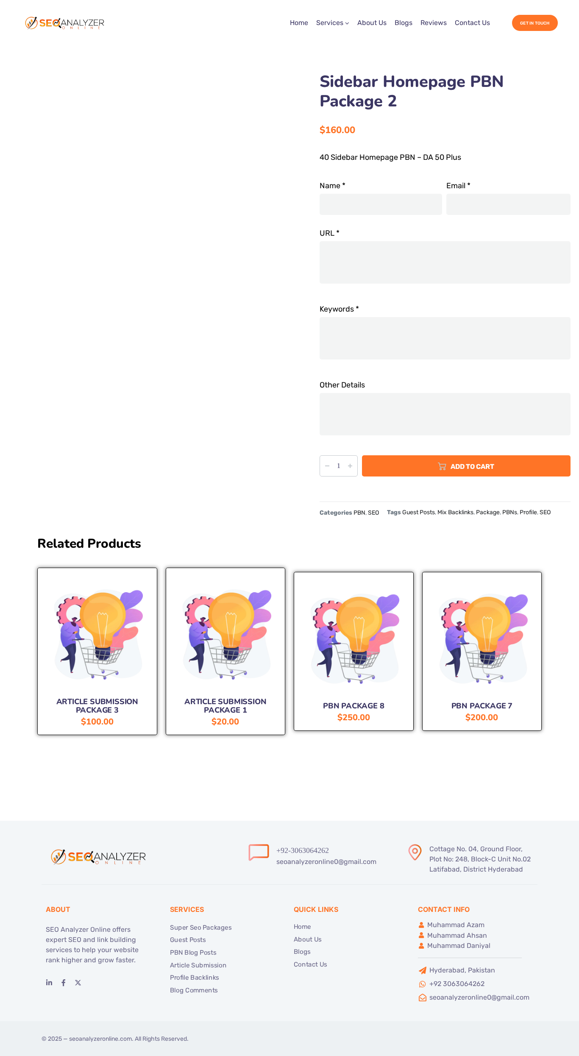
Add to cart (472, 467)
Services (329, 23)
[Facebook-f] (63, 982)
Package (488, 512)
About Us (372, 23)
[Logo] (65, 22)
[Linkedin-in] (49, 982)
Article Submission (198, 965)
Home (299, 23)
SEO (373, 512)
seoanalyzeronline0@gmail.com (326, 862)
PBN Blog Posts (193, 952)
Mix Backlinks (455, 512)
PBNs (509, 512)
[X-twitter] (78, 982)
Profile (528, 512)
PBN (359, 512)
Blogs (403, 23)
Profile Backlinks (194, 977)
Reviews (433, 23)
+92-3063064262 (302, 850)
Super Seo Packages (200, 927)
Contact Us (472, 23)
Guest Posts (418, 512)
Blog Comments (194, 990)
